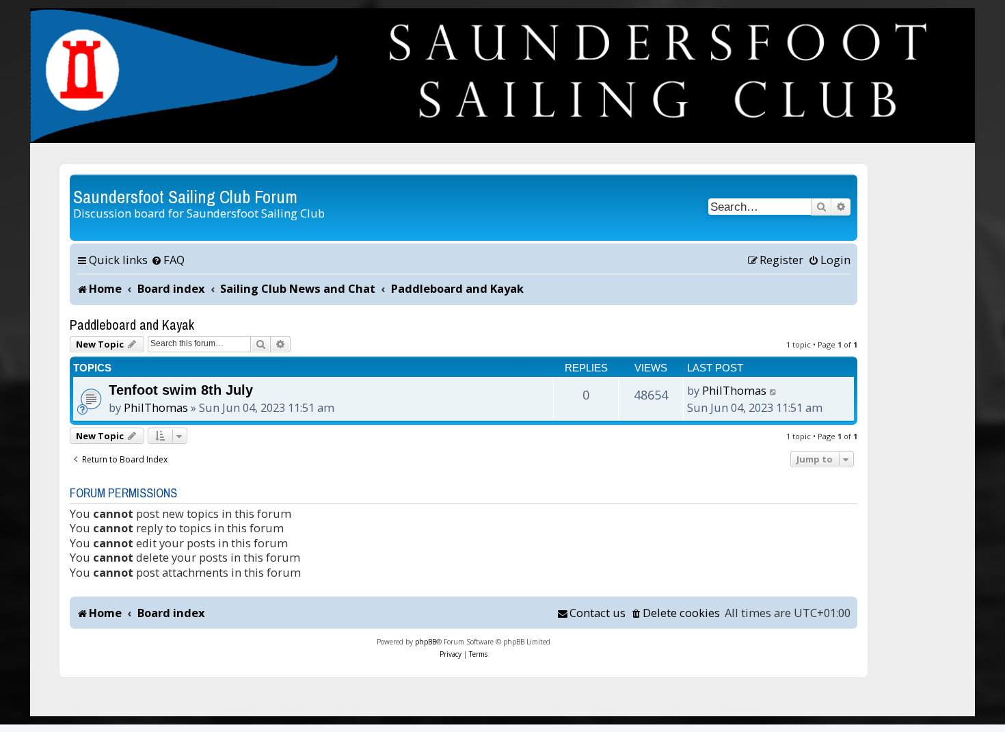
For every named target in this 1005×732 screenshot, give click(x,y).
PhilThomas (156, 407)
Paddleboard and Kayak (132, 325)
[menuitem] (168, 260)
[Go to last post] (773, 391)
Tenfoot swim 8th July (181, 389)
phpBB (425, 641)
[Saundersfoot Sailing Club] (502, 75)
